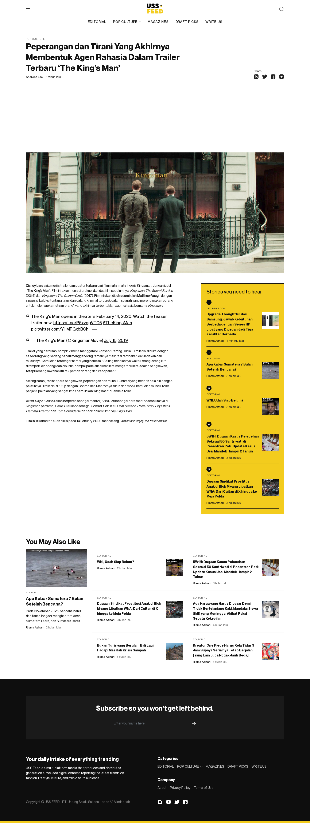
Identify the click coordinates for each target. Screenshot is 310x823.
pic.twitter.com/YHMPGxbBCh (59, 329)
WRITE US (213, 22)
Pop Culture (35, 38)
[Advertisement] (155, 120)
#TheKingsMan (117, 322)
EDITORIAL (97, 22)
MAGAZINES (158, 22)
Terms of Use (203, 788)
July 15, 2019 (116, 340)
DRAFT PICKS (187, 22)
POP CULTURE (125, 22)
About (162, 788)
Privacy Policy (180, 788)
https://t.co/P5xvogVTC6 (77, 322)
